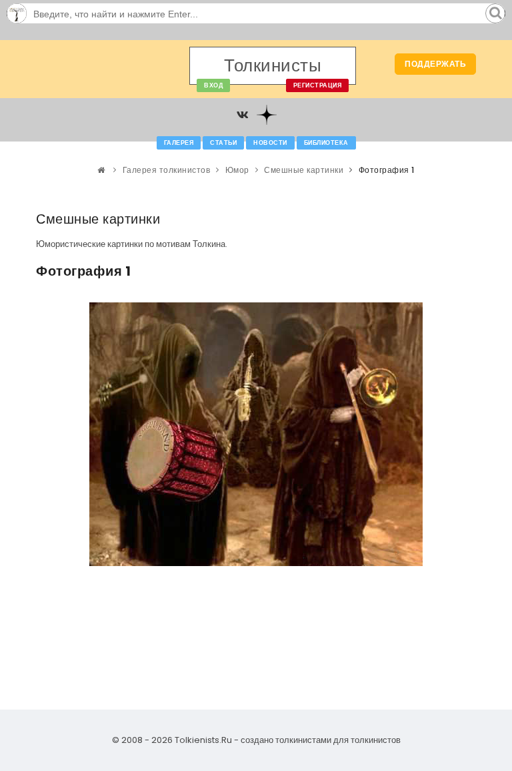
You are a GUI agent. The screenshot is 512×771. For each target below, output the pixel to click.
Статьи (223, 143)
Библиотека (326, 143)
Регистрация (317, 85)
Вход (213, 85)
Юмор (237, 170)
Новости (270, 143)
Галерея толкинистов (167, 170)
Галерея (179, 143)
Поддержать (435, 63)
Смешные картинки (303, 170)
